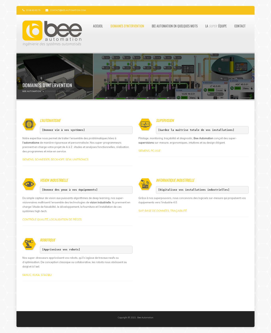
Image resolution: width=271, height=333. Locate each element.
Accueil (98, 26)
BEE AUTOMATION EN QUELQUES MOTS (175, 26)
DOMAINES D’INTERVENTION (127, 26)
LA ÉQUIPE (216, 26)
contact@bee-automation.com (68, 10)
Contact (240, 26)
